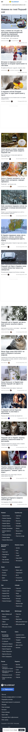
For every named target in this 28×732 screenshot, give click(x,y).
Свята (16, 631)
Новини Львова (6, 526)
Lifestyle (17, 585)
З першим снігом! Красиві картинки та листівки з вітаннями (11, 411)
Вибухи (4, 616)
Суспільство (18, 512)
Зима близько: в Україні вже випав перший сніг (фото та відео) (12, 383)
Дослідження (19, 580)
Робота (18, 518)
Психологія (19, 577)
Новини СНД (5, 596)
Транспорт (5, 552)
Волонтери (5, 624)
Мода (17, 593)
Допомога (18, 533)
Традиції (18, 640)
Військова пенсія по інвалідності (7, 671)
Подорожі (18, 596)
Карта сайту (5, 714)
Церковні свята (20, 635)
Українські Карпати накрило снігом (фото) (12, 498)
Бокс (17, 550)
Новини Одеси (6, 523)
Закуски (18, 677)
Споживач (18, 590)
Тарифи (4, 557)
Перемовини (5, 619)
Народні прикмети (21, 637)
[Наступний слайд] (26, 5)
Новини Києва (6, 515)
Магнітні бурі (19, 603)
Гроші (3, 549)
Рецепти (17, 661)
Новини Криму (6, 537)
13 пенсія (4, 664)
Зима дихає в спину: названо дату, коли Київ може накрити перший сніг (12, 150)
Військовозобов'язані (21, 621)
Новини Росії (5, 593)
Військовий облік (20, 624)
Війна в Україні (5, 611)
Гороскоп (18, 588)
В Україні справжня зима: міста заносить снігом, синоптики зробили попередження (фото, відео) (13, 237)
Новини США (5, 590)
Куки (15, 730)
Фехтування (19, 560)
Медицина (18, 526)
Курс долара (5, 559)
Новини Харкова (6, 518)
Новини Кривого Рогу (6, 531)
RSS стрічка (5, 719)
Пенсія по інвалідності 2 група (7, 668)
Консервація (19, 667)
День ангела (19, 645)
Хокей (17, 555)
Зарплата (18, 515)
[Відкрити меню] (2, 2)
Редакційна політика (7, 699)
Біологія (4, 575)
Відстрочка (19, 619)
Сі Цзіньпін (5, 641)
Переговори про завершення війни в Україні (14, 4)
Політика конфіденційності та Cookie (11, 697)
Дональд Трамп (6, 638)
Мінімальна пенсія (7, 675)
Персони (3, 631)
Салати (18, 674)
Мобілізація (18, 611)
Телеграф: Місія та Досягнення (10, 717)
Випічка (18, 664)
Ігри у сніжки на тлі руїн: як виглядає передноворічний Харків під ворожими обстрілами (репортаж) (11, 33)
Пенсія (3, 661)
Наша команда (6, 712)
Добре (21, 730)
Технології (5, 570)
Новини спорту (19, 545)
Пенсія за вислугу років (7, 678)
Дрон (3, 577)
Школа (17, 528)
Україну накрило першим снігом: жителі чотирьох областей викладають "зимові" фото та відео (13, 469)
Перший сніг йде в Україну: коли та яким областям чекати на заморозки (13, 268)
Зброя (4, 621)
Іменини (18, 647)
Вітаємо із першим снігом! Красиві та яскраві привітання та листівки (14, 63)
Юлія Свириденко (7, 656)
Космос (4, 572)
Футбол (18, 548)
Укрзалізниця (5, 562)
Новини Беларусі (6, 601)
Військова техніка (7, 626)
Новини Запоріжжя (7, 528)
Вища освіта (19, 531)
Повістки (18, 614)
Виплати (18, 520)
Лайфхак (18, 601)
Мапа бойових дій (7, 614)
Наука (3, 567)
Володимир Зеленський (5, 635)
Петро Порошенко (7, 651)
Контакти (4, 709)
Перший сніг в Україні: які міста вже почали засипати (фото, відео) (13, 324)
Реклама (4, 704)
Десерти (18, 672)
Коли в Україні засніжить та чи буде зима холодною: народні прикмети (13, 180)
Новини (3, 512)
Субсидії (18, 523)
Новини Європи (6, 588)
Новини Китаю (6, 598)
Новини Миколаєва (7, 540)
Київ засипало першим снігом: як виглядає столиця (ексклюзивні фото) (14, 207)
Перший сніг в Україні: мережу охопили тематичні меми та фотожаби (13, 439)
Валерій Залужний (7, 646)
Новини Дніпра (6, 520)
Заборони (18, 642)
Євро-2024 (19, 558)
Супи (17, 669)
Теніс (17, 553)
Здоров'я (17, 567)
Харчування (19, 572)
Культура (18, 598)
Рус (26, 1)
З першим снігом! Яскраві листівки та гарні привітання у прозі (13, 93)
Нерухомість (5, 554)
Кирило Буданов (6, 649)
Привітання (19, 606)
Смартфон (5, 580)
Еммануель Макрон (7, 644)
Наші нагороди (6, 707)
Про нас (4, 694)
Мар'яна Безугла (6, 654)
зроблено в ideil (5, 727)
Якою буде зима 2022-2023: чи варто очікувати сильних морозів (12, 353)
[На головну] (14, 2)
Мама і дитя (19, 570)
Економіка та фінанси (5, 545)
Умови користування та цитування (11, 702)
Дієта (17, 575)
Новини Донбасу (6, 535)
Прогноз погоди (20, 536)
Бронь (17, 616)
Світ (2, 585)
